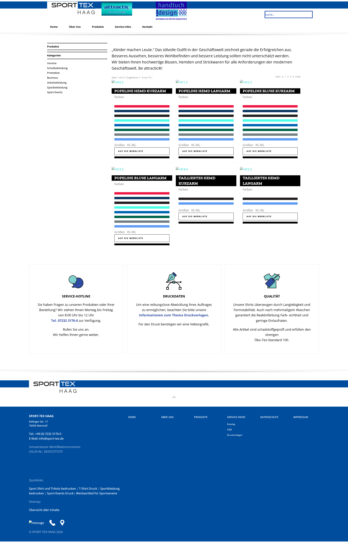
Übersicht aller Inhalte (44, 510)
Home (54, 26)
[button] (174, 397)
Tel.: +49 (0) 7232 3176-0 (45, 434)
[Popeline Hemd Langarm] (182, 82)
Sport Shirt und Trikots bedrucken (52, 489)
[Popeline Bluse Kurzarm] (246, 82)
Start (278, 76)
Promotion (53, 73)
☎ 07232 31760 (322, 111)
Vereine (52, 63)
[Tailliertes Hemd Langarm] (246, 169)
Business (52, 77)
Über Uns (75, 26)
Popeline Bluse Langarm (140, 177)
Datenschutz (269, 417)
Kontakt (147, 26)
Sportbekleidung (57, 87)
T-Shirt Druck (88, 489)
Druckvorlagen (235, 435)
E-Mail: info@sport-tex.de (46, 439)
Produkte (98, 26)
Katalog (231, 424)
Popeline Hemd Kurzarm (140, 90)
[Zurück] (282, 76)
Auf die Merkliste (130, 151)
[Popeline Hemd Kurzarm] (117, 82)
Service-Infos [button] (123, 26)
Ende (298, 76)
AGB (229, 429)
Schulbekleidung (57, 68)
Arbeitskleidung (57, 82)
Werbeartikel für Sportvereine (96, 493)
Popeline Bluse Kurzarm (269, 90)
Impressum (300, 417)
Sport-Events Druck (60, 493)
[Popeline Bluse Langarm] (117, 169)
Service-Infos (236, 417)
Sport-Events (55, 92)
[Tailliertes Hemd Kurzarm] (182, 169)
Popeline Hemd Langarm (204, 90)
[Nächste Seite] (293, 76)
